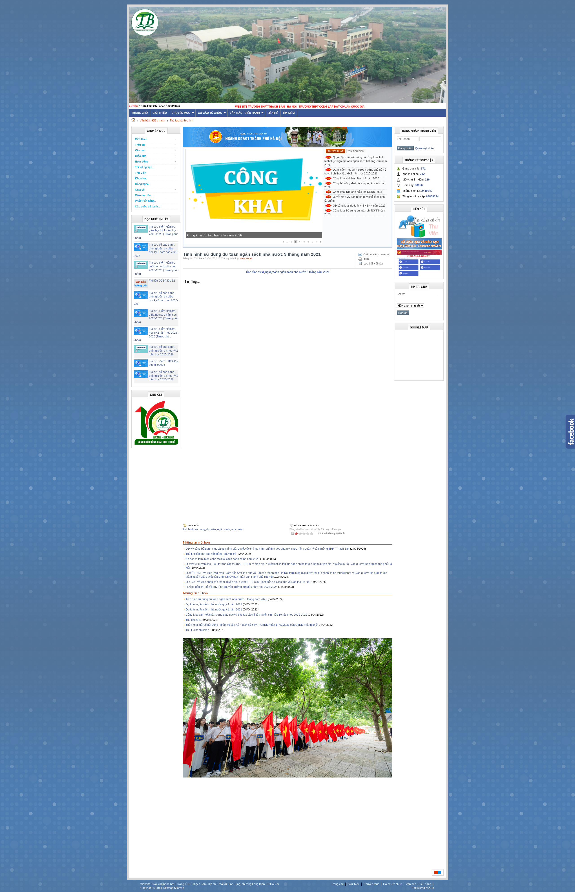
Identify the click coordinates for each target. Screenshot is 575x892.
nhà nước (237, 529)
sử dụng (200, 529)
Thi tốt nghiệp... (144, 167)
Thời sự (140, 144)
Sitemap (168, 888)
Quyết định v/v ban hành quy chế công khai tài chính (354, 198)
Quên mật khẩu (424, 148)
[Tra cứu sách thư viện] (419, 236)
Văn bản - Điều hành (245, 113)
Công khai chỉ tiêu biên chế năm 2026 (356, 178)
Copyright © (148, 888)
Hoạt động (141, 161)
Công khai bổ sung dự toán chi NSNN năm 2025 (354, 212)
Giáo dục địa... (144, 195)
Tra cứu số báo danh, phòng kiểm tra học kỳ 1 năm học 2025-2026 (163, 375)
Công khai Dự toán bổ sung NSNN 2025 (216, 235)
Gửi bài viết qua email (376, 254)
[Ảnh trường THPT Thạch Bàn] (287, 776)
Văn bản (140, 150)
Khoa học (141, 178)
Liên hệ (273, 113)
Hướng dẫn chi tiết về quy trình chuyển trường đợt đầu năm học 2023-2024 (231, 586)
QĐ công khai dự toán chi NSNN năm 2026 (359, 205)
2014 (159, 888)
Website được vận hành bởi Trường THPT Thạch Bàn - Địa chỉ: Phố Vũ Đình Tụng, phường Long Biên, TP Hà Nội (209, 884)
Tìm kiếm (289, 113)
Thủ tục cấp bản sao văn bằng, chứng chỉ (211, 553)
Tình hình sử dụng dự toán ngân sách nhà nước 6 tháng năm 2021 (226, 599)
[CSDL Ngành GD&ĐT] (419, 276)
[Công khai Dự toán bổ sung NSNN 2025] (254, 230)
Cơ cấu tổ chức (210, 113)
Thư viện (140, 172)
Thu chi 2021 (194, 619)
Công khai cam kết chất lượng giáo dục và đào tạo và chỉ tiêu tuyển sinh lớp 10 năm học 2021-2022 (246, 614)
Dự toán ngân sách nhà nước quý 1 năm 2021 (214, 609)
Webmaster (246, 258)
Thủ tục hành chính (181, 120)
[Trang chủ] (133, 120)
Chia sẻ (140, 189)
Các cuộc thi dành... (147, 206)
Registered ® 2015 (423, 888)
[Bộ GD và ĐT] (419, 248)
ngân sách (223, 529)
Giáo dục (140, 156)
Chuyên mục (181, 113)
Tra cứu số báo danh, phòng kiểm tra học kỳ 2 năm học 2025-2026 (163, 350)
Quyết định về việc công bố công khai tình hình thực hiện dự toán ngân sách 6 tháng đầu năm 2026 (355, 161)
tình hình (188, 529)
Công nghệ (142, 184)
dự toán (211, 529)
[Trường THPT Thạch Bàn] (156, 444)
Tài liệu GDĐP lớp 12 (162, 280)
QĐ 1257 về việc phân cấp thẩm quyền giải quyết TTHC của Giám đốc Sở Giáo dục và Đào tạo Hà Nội (248, 582)
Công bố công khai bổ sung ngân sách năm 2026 (355, 185)
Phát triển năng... (145, 201)
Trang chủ (337, 884)
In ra (366, 258)
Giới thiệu (160, 113)
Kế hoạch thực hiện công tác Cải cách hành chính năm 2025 (222, 559)
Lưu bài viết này (373, 263)
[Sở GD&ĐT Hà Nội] (287, 145)
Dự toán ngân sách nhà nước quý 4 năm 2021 (214, 604)
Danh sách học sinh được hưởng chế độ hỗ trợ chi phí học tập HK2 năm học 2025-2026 (355, 171)
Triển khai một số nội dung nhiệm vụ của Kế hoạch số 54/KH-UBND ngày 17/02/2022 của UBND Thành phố (251, 624)
